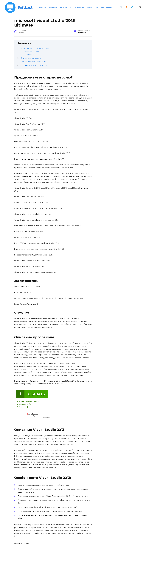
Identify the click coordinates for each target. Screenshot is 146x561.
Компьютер (65, 7)
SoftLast (25, 7)
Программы (79, 7)
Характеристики (32, 52)
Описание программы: (31, 58)
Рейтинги (53, 7)
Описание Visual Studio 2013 (33, 62)
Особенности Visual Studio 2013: (35, 65)
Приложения (106, 7)
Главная (42, 7)
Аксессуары (92, 7)
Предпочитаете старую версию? (35, 48)
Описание (29, 55)
